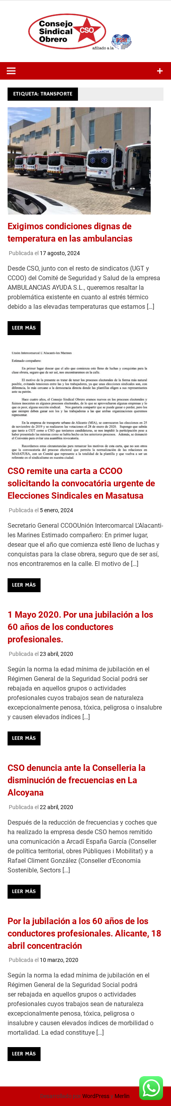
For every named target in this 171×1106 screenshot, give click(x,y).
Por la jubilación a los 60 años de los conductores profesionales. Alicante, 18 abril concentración (84, 933)
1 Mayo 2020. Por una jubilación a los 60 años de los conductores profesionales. (80, 627)
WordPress (95, 1096)
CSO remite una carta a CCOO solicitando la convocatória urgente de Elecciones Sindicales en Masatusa (81, 483)
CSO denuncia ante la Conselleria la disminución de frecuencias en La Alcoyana (77, 780)
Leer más (24, 328)
